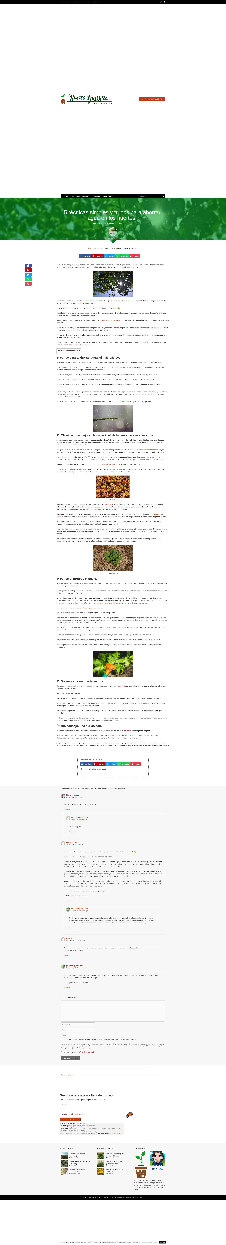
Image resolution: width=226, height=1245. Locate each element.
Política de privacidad (86, 1052)
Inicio (90, 248)
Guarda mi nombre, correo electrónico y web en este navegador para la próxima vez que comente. (99, 1039)
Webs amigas (97, 2)
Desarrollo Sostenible (80, 196)
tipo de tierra (124, 401)
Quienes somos (86, 2)
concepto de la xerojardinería (109, 320)
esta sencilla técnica (109, 464)
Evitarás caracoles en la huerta (108, 603)
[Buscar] (163, 196)
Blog (94, 248)
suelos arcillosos (143, 450)
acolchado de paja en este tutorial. (90, 608)
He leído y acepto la (79, 1052)
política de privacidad (77, 1114)
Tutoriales (96, 196)
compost (109, 504)
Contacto (76, 2)
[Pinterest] (164, 2)
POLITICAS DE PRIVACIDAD (116, 1133)
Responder (67, 809)
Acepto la (73, 1114)
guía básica (101, 509)
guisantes (111, 367)
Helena (69, 938)
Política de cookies (137, 1198)
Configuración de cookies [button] (149, 1242)
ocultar (76, 351)
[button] (152, 99)
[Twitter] (161, 2)
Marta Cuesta (71, 842)
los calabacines (156, 328)
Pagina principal (65, 2)
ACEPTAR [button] (162, 1242)
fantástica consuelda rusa (98, 627)
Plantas (65, 196)
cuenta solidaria (159, 1185)
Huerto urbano (109, 196)
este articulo (121, 686)
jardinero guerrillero (113, 238)
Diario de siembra (73, 795)
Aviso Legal (113, 1198)
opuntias (127, 731)
